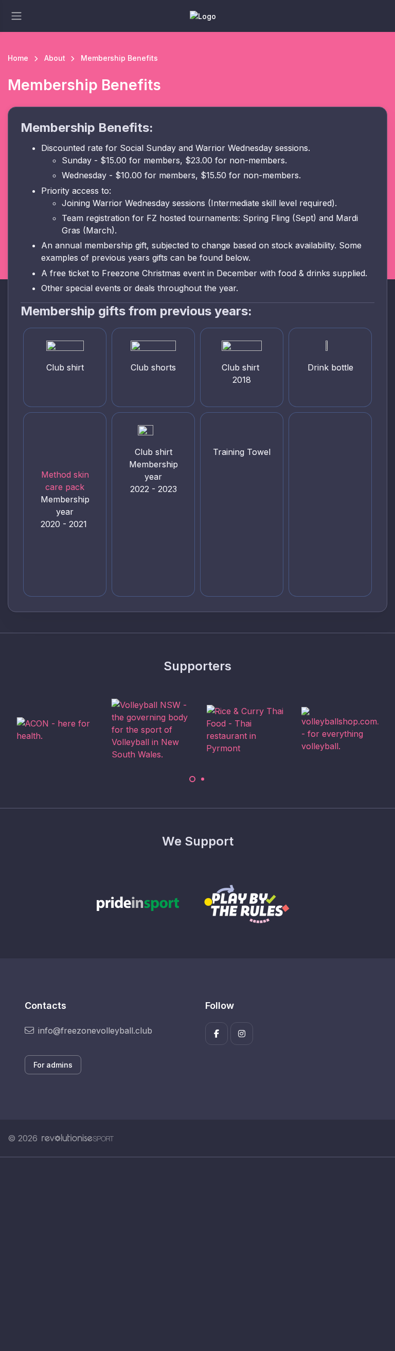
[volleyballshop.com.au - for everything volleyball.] (340, 729)
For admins (53, 1064)
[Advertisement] (197, 1254)
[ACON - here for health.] (55, 729)
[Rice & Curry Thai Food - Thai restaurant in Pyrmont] (244, 729)
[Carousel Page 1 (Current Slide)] (192, 779)
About (54, 58)
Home (18, 58)
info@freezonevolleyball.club (95, 1030)
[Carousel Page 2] (203, 779)
